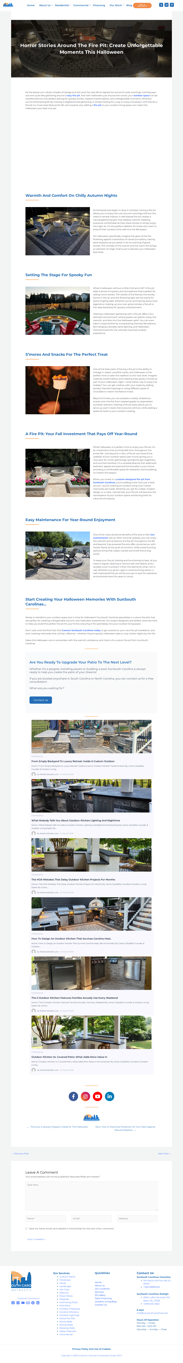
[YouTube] (23, 1303)
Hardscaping (37, 756)
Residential (62, 5)
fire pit (97, 105)
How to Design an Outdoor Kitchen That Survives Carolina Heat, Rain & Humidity (91, 914)
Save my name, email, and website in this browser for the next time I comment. (71, 1228)
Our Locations (102, 1288)
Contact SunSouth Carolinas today (81, 630)
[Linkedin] (38, 1303)
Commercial (80, 5)
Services (99, 1292)
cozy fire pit (73, 95)
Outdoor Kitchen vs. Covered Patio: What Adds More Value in (69, 1057)
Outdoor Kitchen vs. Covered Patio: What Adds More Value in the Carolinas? (91, 1032)
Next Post (165, 1153)
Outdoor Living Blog (105, 1301)
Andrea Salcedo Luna (49, 774)
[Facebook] (161, 5)
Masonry (64, 1292)
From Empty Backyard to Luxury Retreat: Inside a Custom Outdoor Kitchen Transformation (91, 736)
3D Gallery (100, 1295)
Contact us (40, 700)
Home (31, 5)
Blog (129, 5)
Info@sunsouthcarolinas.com (152, 1313)
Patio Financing (103, 1298)
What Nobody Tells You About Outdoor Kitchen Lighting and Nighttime (75, 820)
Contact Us (101, 1305)
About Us (45, 5)
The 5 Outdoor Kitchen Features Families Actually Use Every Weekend (91, 973)
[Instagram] (167, 5)
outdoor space (142, 95)
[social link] (73, 1096)
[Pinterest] (172, 5)
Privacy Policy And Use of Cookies (91, 1349)
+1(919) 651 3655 (151, 1304)
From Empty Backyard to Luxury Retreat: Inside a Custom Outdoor (73, 761)
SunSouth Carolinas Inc (29, 1298)
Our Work (116, 5)
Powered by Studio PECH (110, 1355)
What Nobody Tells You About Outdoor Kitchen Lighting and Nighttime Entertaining (91, 795)
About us (100, 1285)
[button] (154, 1277)
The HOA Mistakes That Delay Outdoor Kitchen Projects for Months (91, 854)
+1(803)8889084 (151, 1287)
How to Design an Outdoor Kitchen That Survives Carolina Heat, (71, 938)
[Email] (28, 1303)
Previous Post (20, 1153)
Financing (99, 5)
